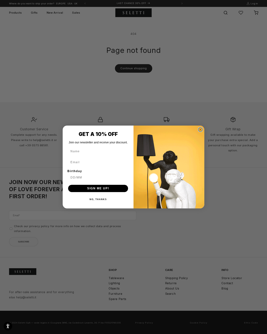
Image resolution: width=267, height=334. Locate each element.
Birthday (74, 171)
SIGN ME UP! (98, 188)
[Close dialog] (200, 129)
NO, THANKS (98, 199)
